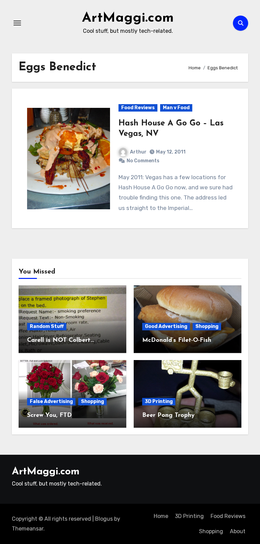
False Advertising (51, 401)
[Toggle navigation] (17, 23)
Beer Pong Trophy (168, 415)
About (237, 531)
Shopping (206, 326)
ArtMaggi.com (128, 18)
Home (161, 516)
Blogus (104, 519)
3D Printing (159, 401)
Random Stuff (47, 326)
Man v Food (176, 108)
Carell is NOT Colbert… (60, 340)
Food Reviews (138, 108)
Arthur (138, 152)
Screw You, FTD (49, 415)
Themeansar (27, 528)
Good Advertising (166, 326)
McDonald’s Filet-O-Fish (176, 340)
